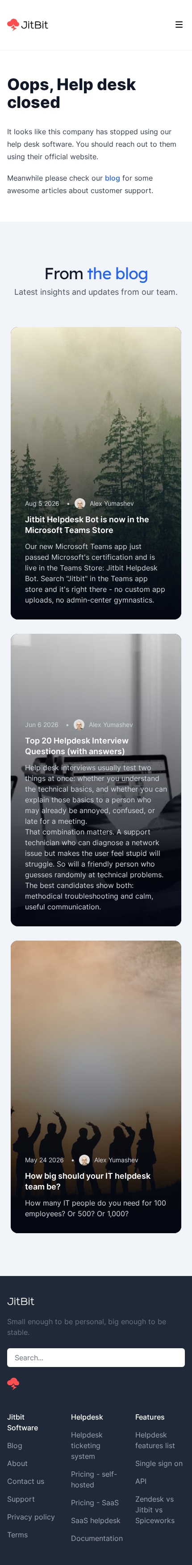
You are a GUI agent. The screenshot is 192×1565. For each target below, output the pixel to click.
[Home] (27, 25)
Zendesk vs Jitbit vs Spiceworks (155, 1510)
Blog (14, 1445)
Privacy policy (31, 1516)
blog (112, 177)
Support (21, 1499)
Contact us (25, 1481)
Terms (17, 1534)
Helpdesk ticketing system (87, 1445)
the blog (117, 273)
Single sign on (159, 1463)
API (140, 1481)
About (17, 1463)
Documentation (97, 1538)
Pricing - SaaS (95, 1502)
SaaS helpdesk (96, 1520)
